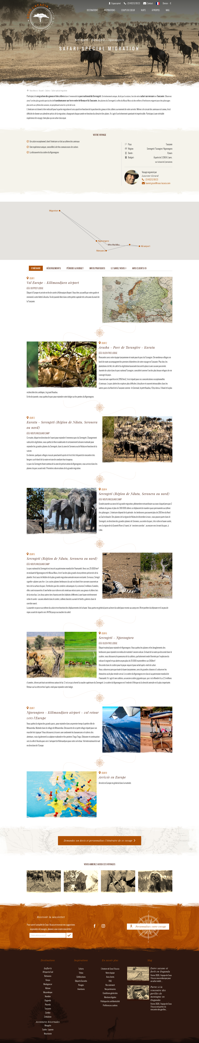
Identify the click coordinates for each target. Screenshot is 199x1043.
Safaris (47, 90)
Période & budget (75, 268)
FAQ (110, 981)
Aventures (81, 989)
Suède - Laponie (47, 1029)
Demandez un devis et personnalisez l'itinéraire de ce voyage (98, 840)
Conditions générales (110, 993)
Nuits (143, 10)
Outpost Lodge (36, 288)
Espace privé (116, 3)
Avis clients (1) (139, 268)
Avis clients (110, 976)
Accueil (41, 90)
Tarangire (158, 148)
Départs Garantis (81, 981)
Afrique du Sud (48, 972)
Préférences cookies (110, 1005)
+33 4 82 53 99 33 (151, 179)
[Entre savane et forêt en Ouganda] (138, 980)
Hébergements (53, 268)
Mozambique (47, 992)
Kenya (48, 980)
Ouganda (48, 1000)
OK (69, 935)
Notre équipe (110, 972)
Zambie (47, 1012)
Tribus (81, 972)
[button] (130, 244)
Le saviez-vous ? (118, 268)
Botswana (47, 976)
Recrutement (110, 985)
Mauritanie (48, 1033)
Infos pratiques (97, 268)
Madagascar (47, 984)
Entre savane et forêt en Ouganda (160, 970)
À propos (156, 10)
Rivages (81, 985)
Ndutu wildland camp (40, 433)
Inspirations (109, 10)
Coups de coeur (128, 10)
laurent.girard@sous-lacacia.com (158, 183)
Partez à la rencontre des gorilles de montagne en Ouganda (158, 993)
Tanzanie (169, 144)
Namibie (48, 996)
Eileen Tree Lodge (110, 353)
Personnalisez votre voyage (151, 926)
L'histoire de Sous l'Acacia (110, 968)
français (158, 4)
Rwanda (48, 1004)
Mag (167, 10)
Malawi (47, 988)
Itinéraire (36, 268)
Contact (150, 3)
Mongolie (48, 1025)
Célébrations (81, 976)
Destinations (92, 10)
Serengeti (150, 148)
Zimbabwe (47, 1016)
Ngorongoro (168, 148)
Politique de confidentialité (110, 1001)
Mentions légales (110, 997)
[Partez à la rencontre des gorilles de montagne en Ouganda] (138, 999)
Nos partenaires (110, 989)
